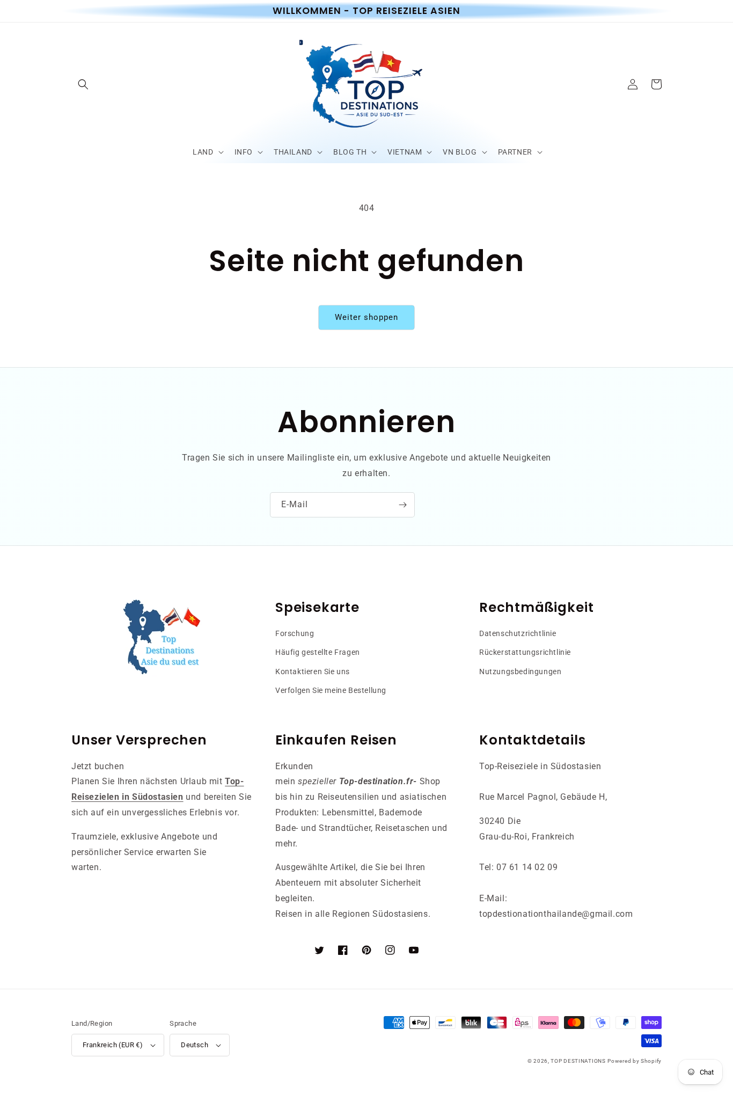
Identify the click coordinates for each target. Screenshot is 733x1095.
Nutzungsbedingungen (520, 671)
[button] (83, 84)
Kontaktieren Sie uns (312, 671)
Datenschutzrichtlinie (517, 633)
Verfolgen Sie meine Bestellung (330, 690)
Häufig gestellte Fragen (317, 652)
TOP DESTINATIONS (578, 1061)
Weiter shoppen (366, 317)
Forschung (294, 633)
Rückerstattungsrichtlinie (525, 652)
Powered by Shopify (634, 1061)
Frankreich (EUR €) (113, 1045)
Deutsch (194, 1045)
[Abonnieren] (402, 504)
